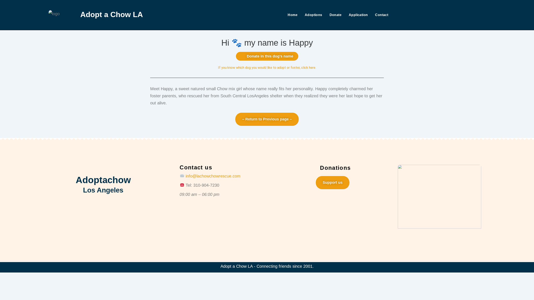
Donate (335, 15)
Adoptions (313, 15)
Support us (333, 182)
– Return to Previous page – (267, 119)
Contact (381, 15)
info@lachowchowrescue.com (213, 176)
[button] (267, 56)
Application (358, 15)
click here (308, 68)
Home (292, 15)
